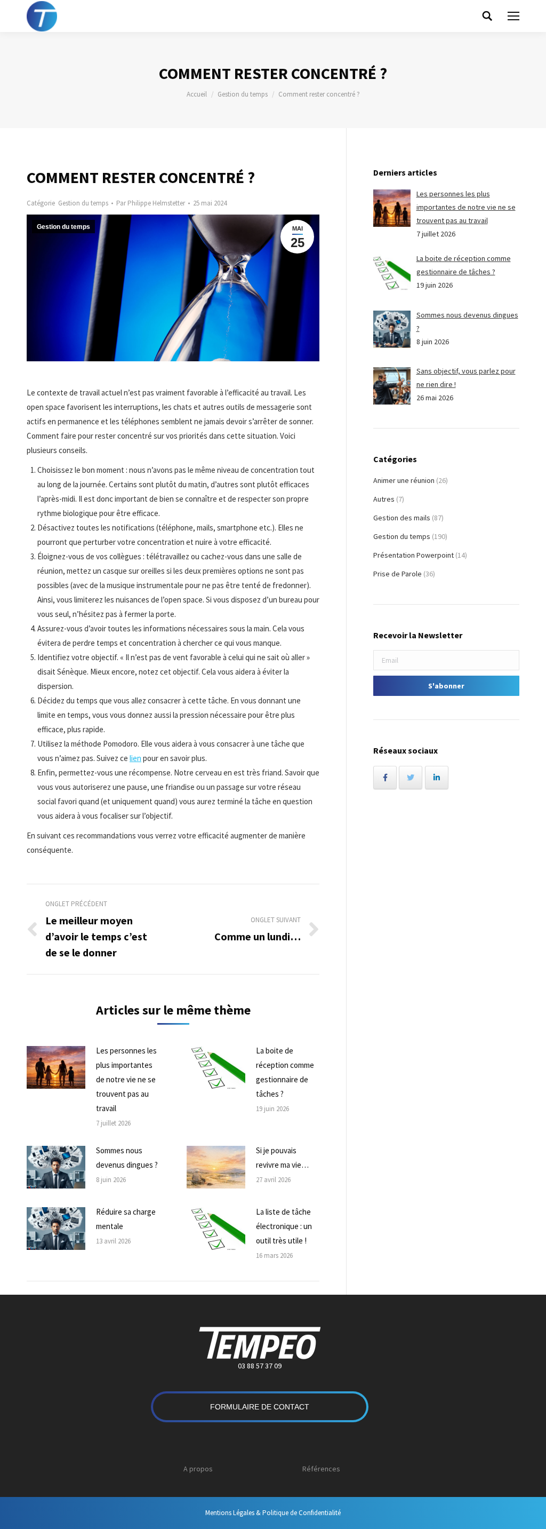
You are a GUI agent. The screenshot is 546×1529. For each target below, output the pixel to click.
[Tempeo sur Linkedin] (436, 777)
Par (150, 203)
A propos (198, 1468)
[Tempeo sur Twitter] (410, 777)
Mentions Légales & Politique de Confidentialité (273, 1512)
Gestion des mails (401, 517)
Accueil (197, 94)
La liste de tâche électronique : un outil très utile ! (284, 1226)
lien (135, 758)
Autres (384, 499)
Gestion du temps (243, 94)
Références (321, 1468)
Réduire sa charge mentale (126, 1219)
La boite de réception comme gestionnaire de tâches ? (285, 1072)
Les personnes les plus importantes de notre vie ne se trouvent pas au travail (126, 1079)
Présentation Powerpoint (413, 555)
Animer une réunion (404, 480)
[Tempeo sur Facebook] (385, 777)
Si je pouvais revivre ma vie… (282, 1157)
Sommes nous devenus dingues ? (127, 1157)
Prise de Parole (397, 574)
